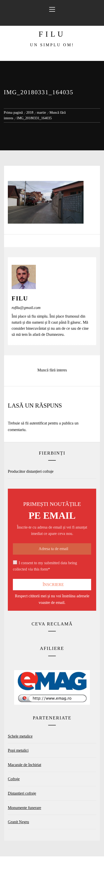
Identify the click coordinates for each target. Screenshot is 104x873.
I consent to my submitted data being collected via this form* (45, 566)
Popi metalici (18, 750)
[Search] (51, 19)
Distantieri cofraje (22, 793)
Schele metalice (20, 736)
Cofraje (14, 779)
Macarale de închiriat (24, 765)
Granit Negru (18, 822)
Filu (52, 34)
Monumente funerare (24, 808)
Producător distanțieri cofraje (31, 471)
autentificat (38, 423)
